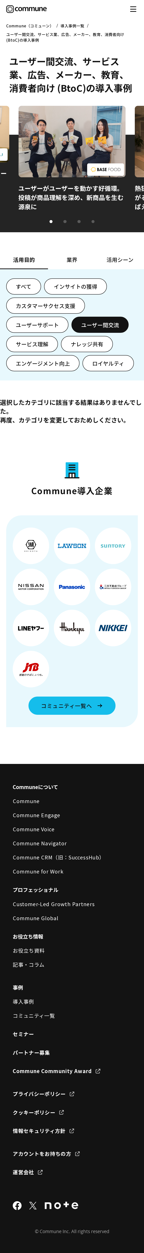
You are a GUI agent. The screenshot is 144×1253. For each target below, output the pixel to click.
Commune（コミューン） (30, 26)
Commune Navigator (40, 843)
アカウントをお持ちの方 (42, 1153)
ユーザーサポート (37, 325)
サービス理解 (32, 344)
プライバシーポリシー (39, 1093)
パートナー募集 (31, 1052)
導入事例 (23, 1001)
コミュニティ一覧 (34, 1015)
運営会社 (23, 1172)
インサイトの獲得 (75, 286)
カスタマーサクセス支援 (45, 306)
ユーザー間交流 (100, 325)
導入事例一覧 (72, 26)
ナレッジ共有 (87, 344)
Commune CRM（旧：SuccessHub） (58, 857)
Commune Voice (34, 829)
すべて (24, 286)
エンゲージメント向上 (43, 363)
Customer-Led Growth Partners (54, 904)
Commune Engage (36, 815)
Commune (26, 801)
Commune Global (35, 918)
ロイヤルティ (108, 363)
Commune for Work (38, 871)
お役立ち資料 (29, 950)
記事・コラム (28, 964)
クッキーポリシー (34, 1112)
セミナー (23, 1034)
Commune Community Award (52, 1071)
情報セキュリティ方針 (39, 1130)
